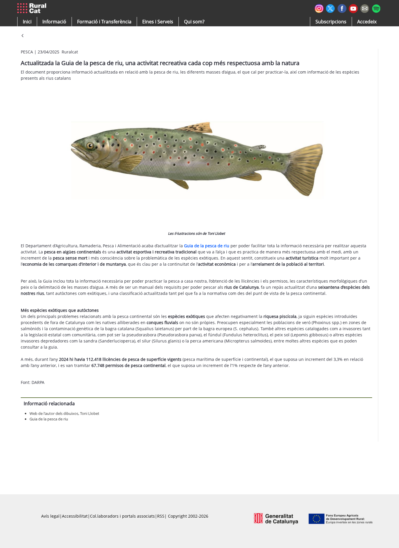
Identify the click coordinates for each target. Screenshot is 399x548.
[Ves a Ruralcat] (32, 8)
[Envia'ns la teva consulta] (364, 8)
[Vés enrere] (22, 36)
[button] (27, 21)
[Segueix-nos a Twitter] (330, 8)
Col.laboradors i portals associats (122, 516)
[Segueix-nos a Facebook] (341, 8)
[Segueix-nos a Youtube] (353, 8)
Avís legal (50, 516)
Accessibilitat (75, 516)
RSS (160, 516)
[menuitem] (104, 21)
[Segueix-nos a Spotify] (376, 8)
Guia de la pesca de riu (49, 419)
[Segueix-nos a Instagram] (319, 8)
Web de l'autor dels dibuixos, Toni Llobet (64, 413)
